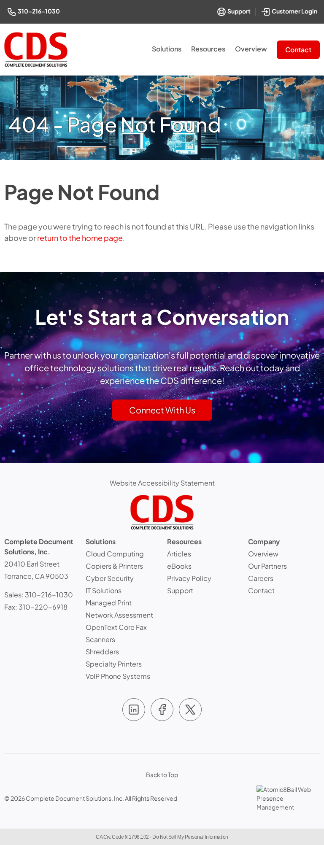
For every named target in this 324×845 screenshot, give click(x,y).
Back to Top (162, 774)
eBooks (179, 566)
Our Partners (267, 566)
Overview (251, 48)
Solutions (166, 48)
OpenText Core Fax (116, 627)
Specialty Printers (114, 663)
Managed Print (109, 602)
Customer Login (295, 10)
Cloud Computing (115, 553)
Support (239, 11)
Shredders (102, 651)
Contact (298, 49)
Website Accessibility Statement (162, 482)
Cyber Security (110, 578)
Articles (179, 553)
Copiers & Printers (114, 566)
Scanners (100, 639)
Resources (208, 48)
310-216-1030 (39, 11)
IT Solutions (104, 590)
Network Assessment (119, 614)
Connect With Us (162, 410)
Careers (260, 578)
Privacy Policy (189, 578)
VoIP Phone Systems (118, 676)
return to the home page (80, 238)
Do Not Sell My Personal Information (190, 837)
